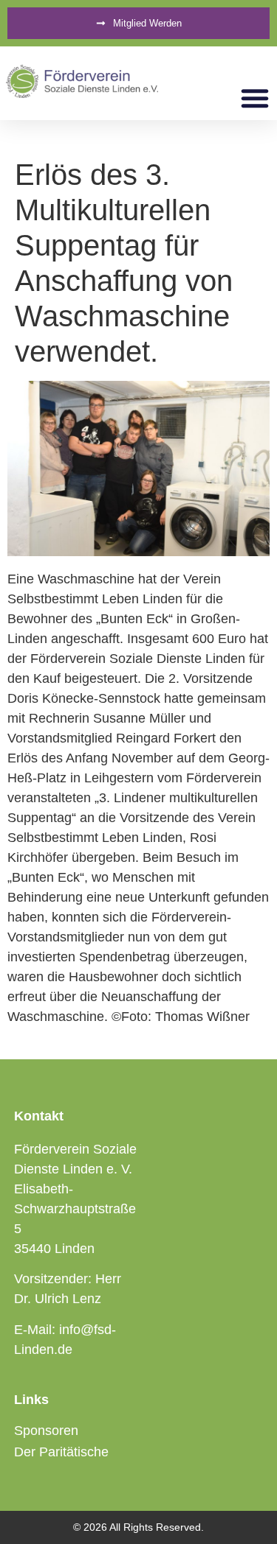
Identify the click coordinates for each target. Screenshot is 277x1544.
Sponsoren (46, 1430)
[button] (255, 98)
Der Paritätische (61, 1452)
